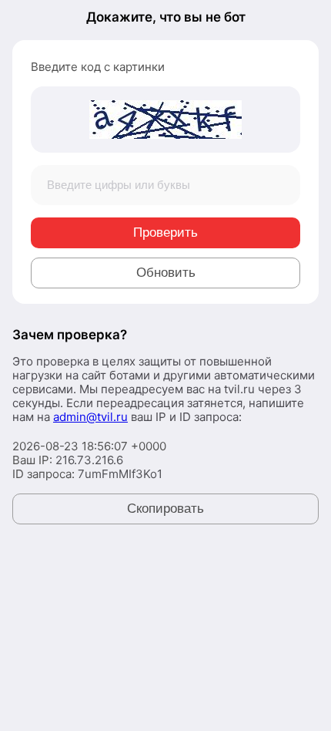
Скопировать (165, 508)
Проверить (165, 232)
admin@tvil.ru (90, 416)
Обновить (166, 272)
